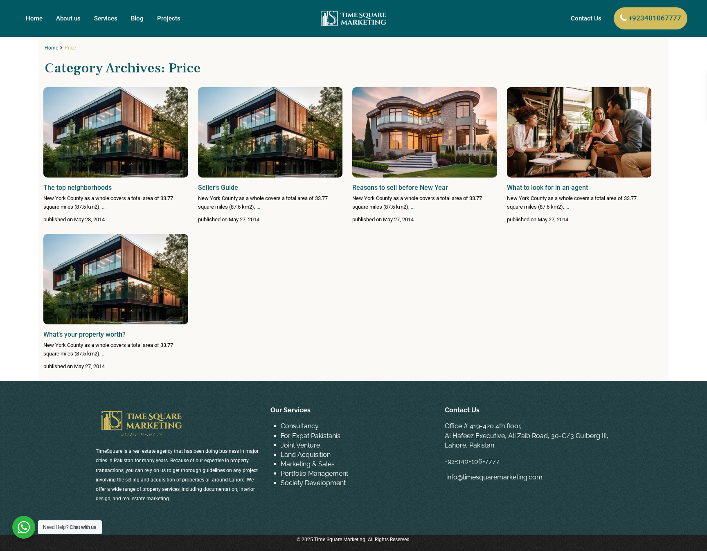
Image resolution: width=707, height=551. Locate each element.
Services (105, 18)
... (104, 207)
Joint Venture (300, 445)
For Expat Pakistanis (310, 436)
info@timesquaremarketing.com (494, 477)
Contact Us (586, 18)
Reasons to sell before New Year (400, 187)
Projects (168, 18)
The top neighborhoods (77, 187)
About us (68, 18)
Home (34, 18)
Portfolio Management (314, 473)
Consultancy (300, 426)
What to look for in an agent (547, 187)
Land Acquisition (306, 455)
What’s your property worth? (84, 334)
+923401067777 (654, 18)
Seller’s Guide (218, 187)
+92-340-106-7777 (472, 461)
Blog (137, 18)
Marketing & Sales (308, 464)
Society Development (313, 483)
